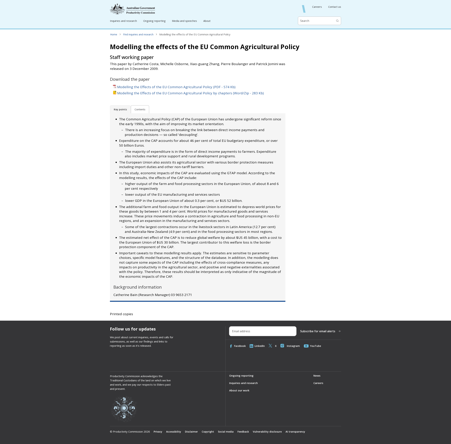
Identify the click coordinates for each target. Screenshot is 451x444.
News (316, 375)
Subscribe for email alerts (317, 331)
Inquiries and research (123, 21)
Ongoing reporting (154, 21)
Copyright (208, 431)
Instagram (293, 346)
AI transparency (295, 431)
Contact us (334, 6)
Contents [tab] (140, 109)
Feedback (243, 431)
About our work (239, 390)
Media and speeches (184, 21)
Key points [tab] (120, 109)
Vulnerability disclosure (267, 431)
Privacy (158, 431)
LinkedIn (260, 346)
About (207, 21)
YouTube (315, 346)
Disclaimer (191, 431)
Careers (317, 6)
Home (113, 34)
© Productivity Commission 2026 (130, 431)
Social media (226, 431)
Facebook (240, 346)
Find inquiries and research (138, 34)
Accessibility (173, 431)
